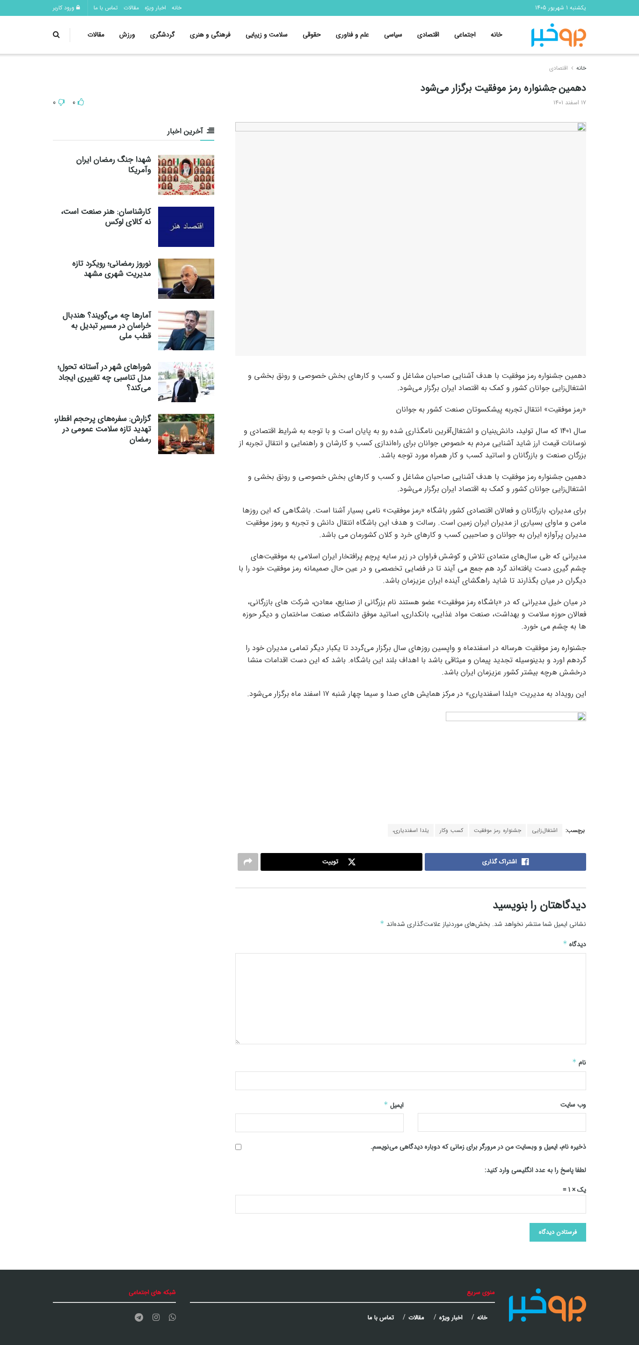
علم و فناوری (352, 34)
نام (579, 1062)
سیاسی (393, 34)
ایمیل (394, 1105)
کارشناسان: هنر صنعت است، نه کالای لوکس (106, 216)
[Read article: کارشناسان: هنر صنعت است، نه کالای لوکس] (186, 227)
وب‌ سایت (573, 1104)
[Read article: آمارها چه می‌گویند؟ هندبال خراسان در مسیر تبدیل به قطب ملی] (186, 331)
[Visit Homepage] (559, 35)
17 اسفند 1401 (569, 103)
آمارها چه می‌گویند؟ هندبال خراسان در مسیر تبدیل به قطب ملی (107, 325)
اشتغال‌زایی (545, 830)
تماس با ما (106, 7)
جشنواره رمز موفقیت (497, 830)
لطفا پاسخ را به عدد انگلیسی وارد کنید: (535, 1170)
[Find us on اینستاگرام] (156, 1317)
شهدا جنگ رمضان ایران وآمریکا (113, 164)
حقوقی (312, 34)
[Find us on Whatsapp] (172, 1317)
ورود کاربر (64, 7)
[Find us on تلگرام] (139, 1317)
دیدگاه (574, 944)
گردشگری (162, 34)
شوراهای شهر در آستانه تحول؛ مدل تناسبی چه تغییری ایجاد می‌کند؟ (104, 377)
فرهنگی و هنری (210, 34)
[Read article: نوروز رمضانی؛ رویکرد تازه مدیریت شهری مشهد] (186, 279)
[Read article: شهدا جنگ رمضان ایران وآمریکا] (186, 175)
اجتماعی (465, 34)
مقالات (131, 7)
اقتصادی (428, 34)
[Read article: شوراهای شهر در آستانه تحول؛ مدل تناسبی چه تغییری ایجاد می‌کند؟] (186, 382)
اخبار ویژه (155, 7)
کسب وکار (451, 830)
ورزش (127, 34)
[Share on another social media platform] (248, 862)
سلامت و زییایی (267, 34)
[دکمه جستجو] (56, 35)
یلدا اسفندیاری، (410, 830)
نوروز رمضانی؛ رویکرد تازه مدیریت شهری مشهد (112, 268)
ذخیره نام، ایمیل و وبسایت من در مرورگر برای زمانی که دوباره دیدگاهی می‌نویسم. (478, 1147)
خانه (177, 7)
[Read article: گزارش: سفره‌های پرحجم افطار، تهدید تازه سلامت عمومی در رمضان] (186, 434)
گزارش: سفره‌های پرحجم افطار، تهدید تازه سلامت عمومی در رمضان (102, 429)
